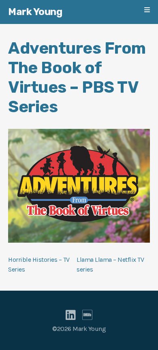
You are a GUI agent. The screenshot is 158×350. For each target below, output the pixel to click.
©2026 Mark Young (79, 329)
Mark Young (35, 11)
